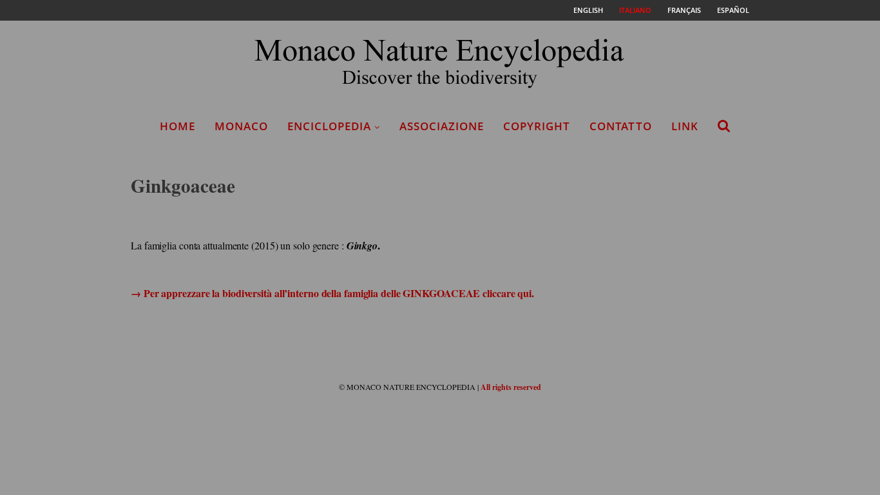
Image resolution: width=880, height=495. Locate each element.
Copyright (536, 126)
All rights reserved (511, 387)
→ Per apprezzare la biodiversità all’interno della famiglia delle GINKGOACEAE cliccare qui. (332, 293)
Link (684, 126)
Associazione (441, 126)
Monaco (241, 126)
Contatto (620, 126)
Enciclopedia (329, 126)
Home (177, 126)
